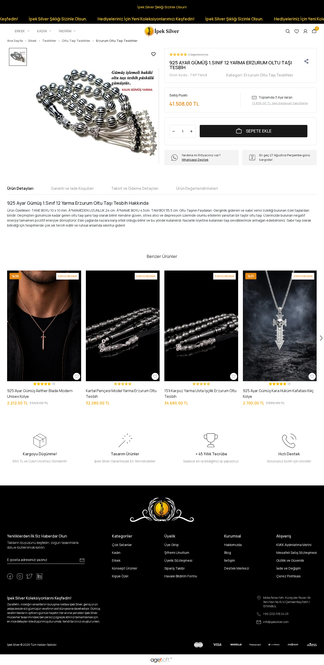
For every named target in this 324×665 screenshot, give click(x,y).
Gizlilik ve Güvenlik (290, 560)
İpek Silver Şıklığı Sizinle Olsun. (41, 19)
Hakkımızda (233, 544)
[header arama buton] (287, 31)
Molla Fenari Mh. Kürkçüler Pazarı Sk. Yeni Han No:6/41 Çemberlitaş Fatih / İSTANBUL (287, 602)
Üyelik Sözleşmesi (178, 560)
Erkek (116, 560)
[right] (321, 338)
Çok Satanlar (122, 544)
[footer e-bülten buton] (82, 560)
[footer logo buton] (162, 509)
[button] (22, 31)
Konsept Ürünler (124, 568)
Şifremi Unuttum (176, 552)
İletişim (229, 560)
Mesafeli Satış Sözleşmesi (296, 552)
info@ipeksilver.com (276, 622)
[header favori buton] (296, 31)
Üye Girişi (171, 544)
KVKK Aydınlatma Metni (293, 544)
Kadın (116, 552)
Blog (227, 552)
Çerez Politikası (288, 576)
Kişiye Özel (120, 576)
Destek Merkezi (236, 568)
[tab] (20, 188)
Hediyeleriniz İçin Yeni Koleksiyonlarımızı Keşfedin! (129, 19)
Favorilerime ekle (153, 54)
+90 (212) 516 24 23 (275, 614)
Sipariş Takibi (174, 568)
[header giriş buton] (305, 31)
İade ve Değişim (288, 568)
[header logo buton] (162, 30)
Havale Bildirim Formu (180, 576)
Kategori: (259, 75)
